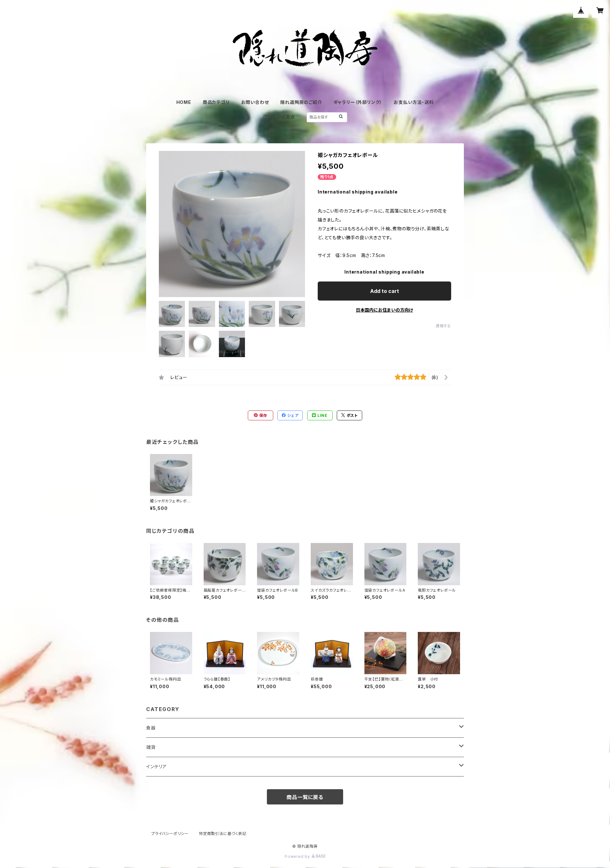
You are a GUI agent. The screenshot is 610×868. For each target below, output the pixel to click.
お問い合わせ (255, 102)
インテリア (156, 766)
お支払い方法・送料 (414, 102)
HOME (183, 102)
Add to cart (384, 291)
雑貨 (151, 747)
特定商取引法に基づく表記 (223, 833)
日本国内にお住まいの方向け (384, 310)
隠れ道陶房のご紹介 (301, 102)
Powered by (298, 856)
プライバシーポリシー (170, 833)
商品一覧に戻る (305, 797)
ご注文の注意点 (279, 116)
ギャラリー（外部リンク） (358, 102)
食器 (151, 727)
